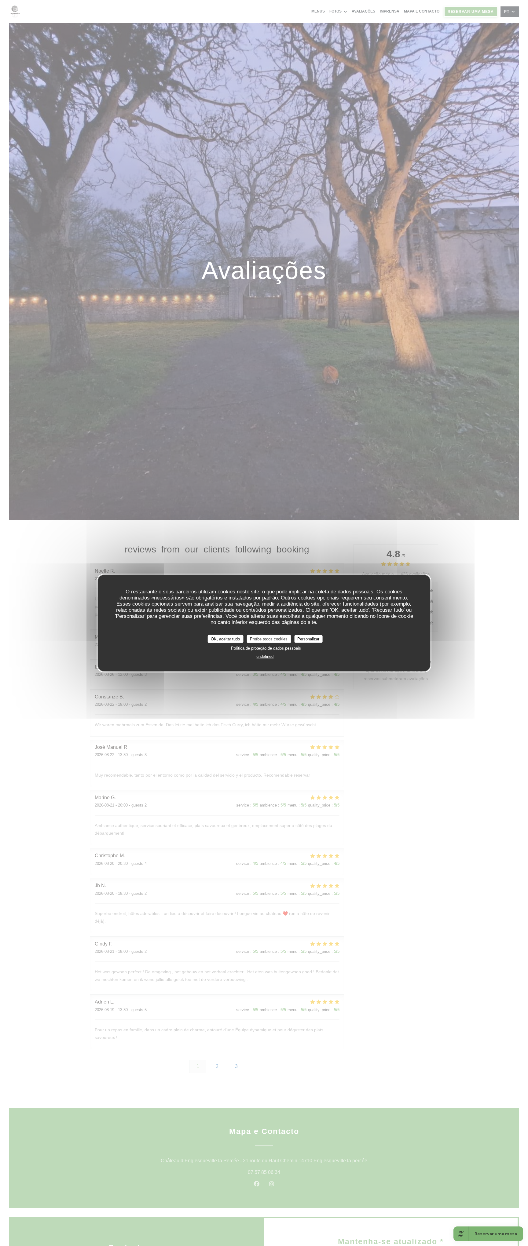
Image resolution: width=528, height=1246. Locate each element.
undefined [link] (264, 656)
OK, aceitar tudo (225, 639)
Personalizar (308, 639)
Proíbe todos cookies (269, 639)
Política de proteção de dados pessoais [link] (266, 648)
